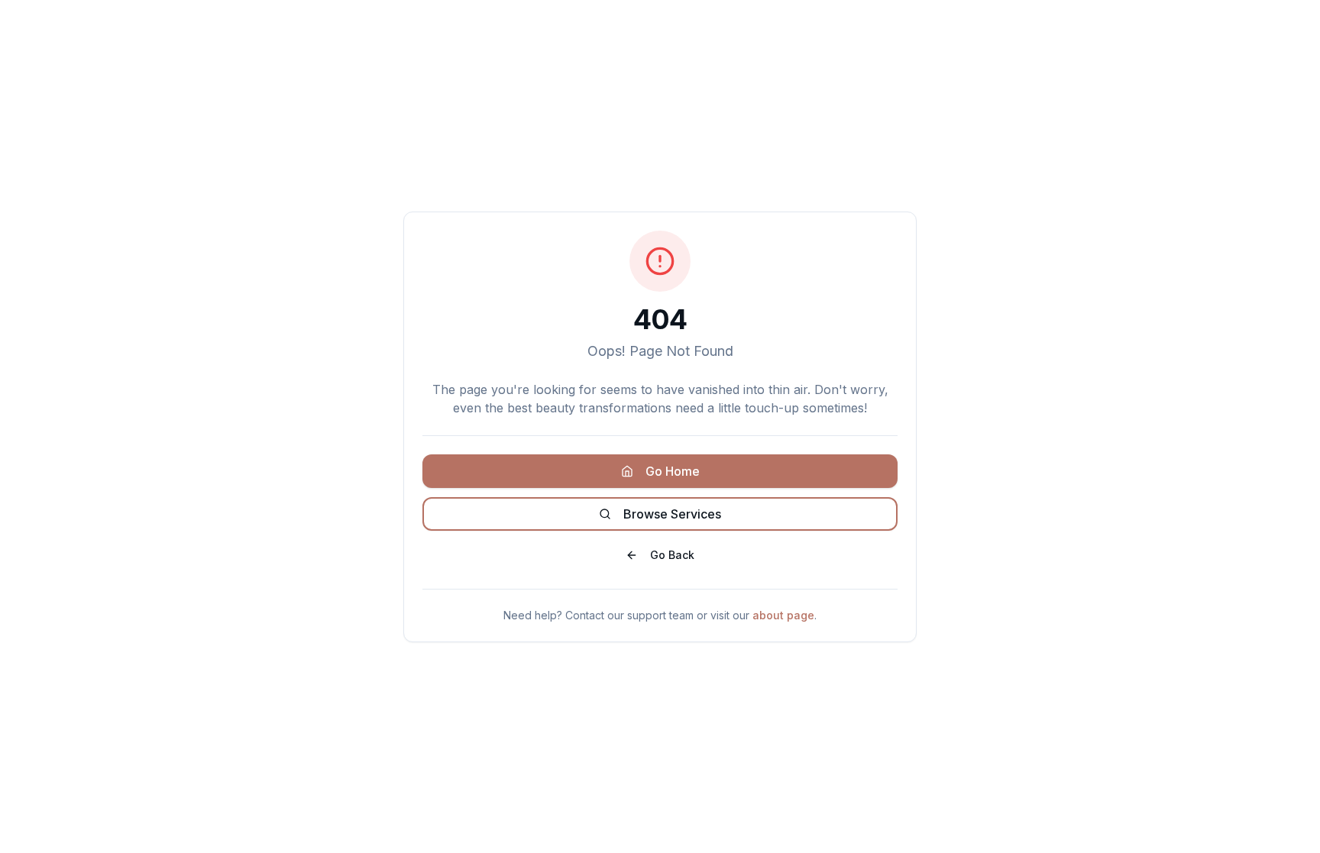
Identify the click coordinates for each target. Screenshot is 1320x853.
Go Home (672, 471)
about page (783, 615)
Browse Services (672, 514)
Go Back (672, 554)
